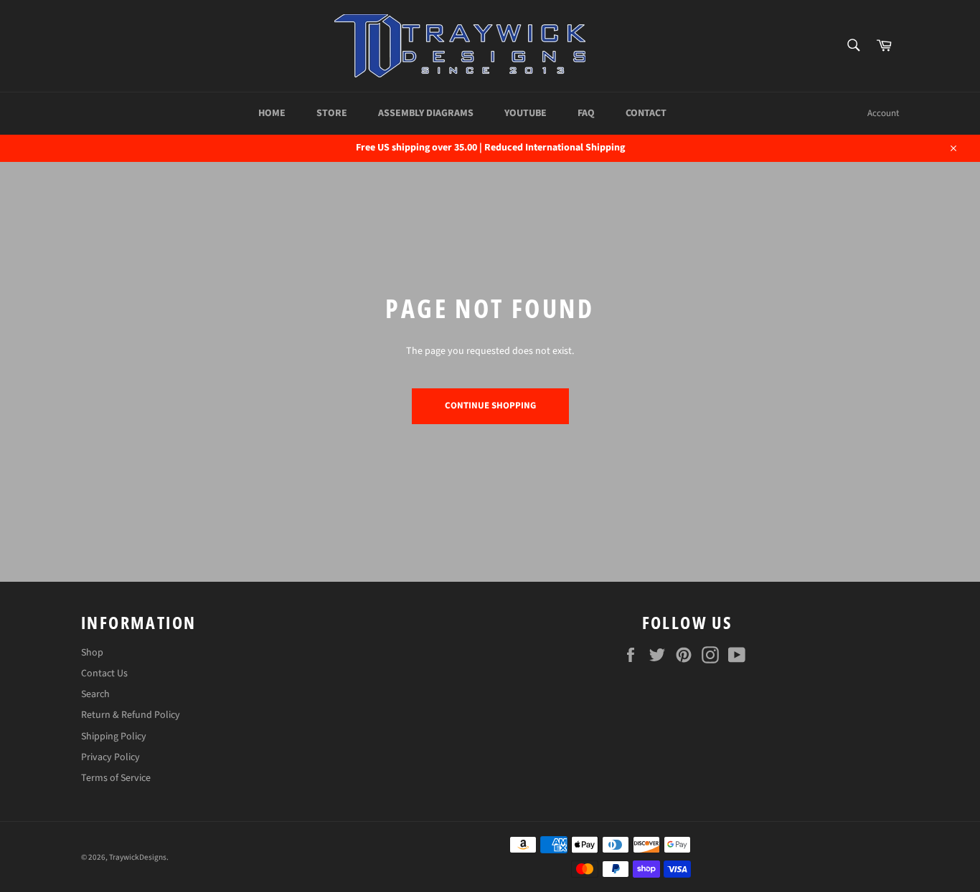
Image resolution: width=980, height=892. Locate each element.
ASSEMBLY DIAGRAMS (425, 113)
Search (95, 694)
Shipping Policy (113, 736)
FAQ (586, 113)
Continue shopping (490, 405)
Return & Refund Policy (130, 715)
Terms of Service (116, 778)
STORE (331, 113)
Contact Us (104, 673)
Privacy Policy (110, 757)
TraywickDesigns (137, 857)
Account (883, 113)
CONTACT (646, 113)
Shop (92, 653)
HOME (272, 113)
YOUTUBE (525, 113)
